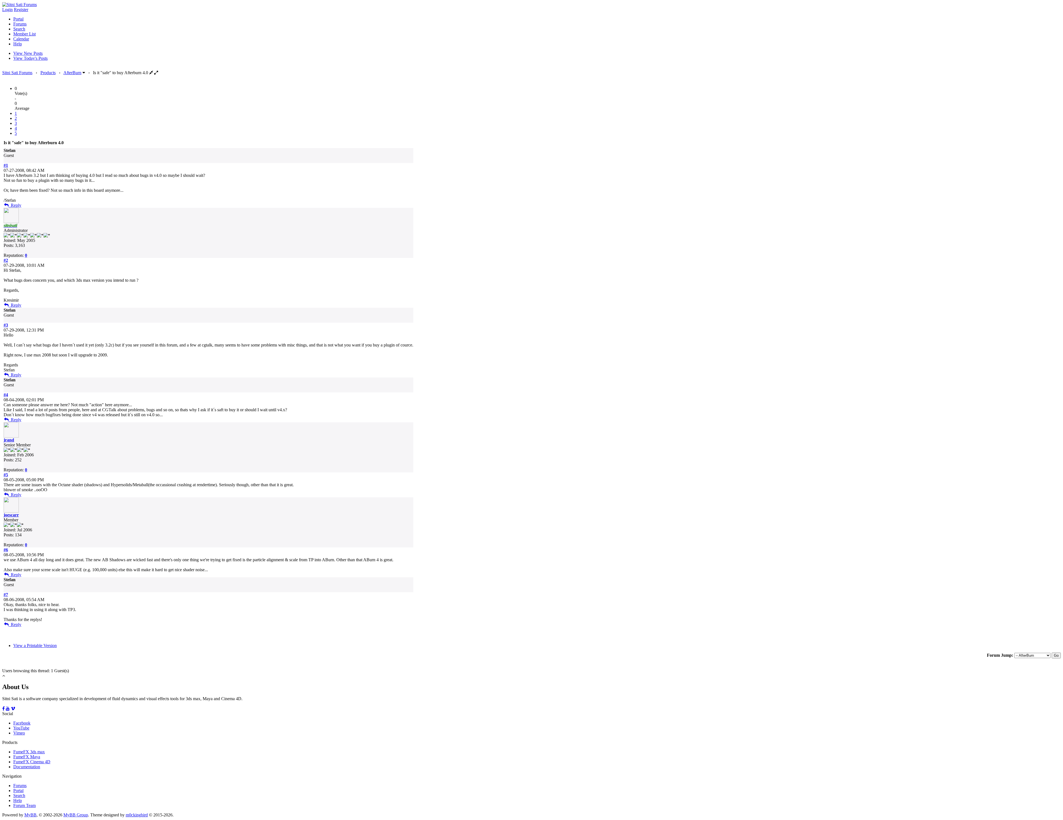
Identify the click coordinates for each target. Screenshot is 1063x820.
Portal (18, 19)
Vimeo (19, 733)
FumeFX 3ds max (29, 751)
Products (48, 72)
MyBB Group (75, 815)
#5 (6, 474)
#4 (6, 394)
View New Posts (28, 53)
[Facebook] (3, 708)
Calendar (21, 39)
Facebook (21, 723)
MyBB (30, 815)
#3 (6, 325)
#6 (6, 549)
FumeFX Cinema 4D (31, 761)
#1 (6, 165)
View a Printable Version (35, 645)
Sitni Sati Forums (17, 72)
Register (21, 9)
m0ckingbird (137, 815)
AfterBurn (72, 72)
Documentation (26, 766)
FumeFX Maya (26, 756)
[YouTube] (8, 708)
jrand (9, 440)
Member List (24, 34)
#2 (6, 260)
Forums (20, 24)
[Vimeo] (13, 708)
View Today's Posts (30, 58)
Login (7, 9)
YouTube (21, 728)
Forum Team (24, 805)
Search (19, 29)
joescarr (11, 515)
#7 (6, 594)
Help (17, 44)
